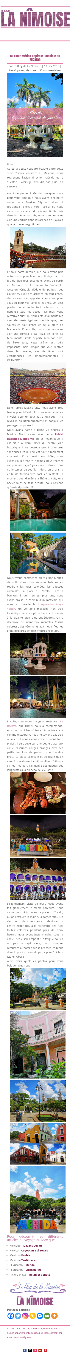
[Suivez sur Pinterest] (45, 1350)
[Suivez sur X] (30, 1350)
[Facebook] (10, 1316)
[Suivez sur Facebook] (25, 1350)
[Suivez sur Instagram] (35, 1350)
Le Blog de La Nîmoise (27, 66)
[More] (54, 1316)
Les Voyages (16, 70)
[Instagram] (25, 1316)
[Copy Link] (32, 1316)
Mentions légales (22, 1337)
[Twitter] (18, 1316)
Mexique (31, 70)
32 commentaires (50, 70)
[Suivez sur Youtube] (40, 1350)
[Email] (47, 1316)
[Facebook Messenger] (40, 1316)
